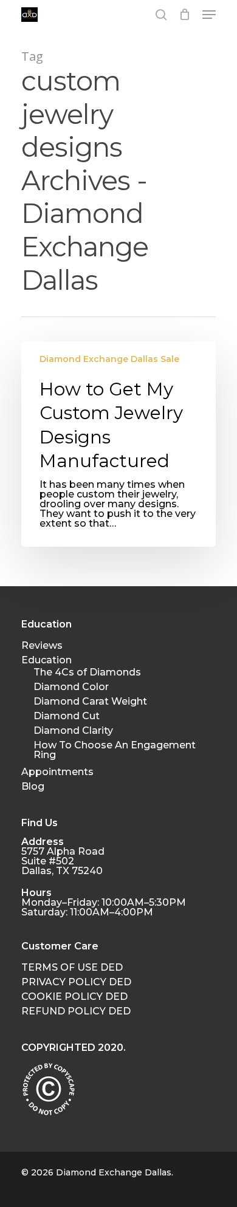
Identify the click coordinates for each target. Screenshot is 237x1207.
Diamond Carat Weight (90, 701)
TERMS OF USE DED (72, 968)
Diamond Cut (66, 716)
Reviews (42, 646)
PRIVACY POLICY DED (76, 982)
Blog (32, 787)
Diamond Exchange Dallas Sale (109, 359)
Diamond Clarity (73, 731)
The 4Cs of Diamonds (87, 672)
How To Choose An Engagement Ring (114, 750)
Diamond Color (71, 687)
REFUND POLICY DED (76, 1011)
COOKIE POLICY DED (74, 997)
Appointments (57, 772)
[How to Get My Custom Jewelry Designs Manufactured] (118, 444)
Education (46, 660)
